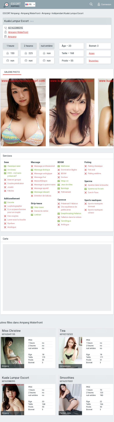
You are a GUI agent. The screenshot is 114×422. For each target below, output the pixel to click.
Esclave (64, 177)
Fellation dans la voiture (71, 217)
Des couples (12, 216)
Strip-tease (39, 207)
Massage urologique (43, 173)
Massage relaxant (41, 192)
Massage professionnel (44, 166)
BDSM (63, 173)
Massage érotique (42, 170)
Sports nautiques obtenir (95, 211)
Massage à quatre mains (44, 184)
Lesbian (37, 215)
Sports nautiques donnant (95, 205)
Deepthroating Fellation (71, 213)
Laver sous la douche (16, 220)
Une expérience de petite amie (69, 208)
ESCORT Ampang (11, 13)
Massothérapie (40, 181)
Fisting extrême (94, 173)
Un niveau (11, 170)
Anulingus (11, 227)
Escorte (10, 202)
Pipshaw (11, 223)
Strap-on (64, 181)
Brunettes (93, 60)
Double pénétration (15, 183)
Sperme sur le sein (96, 189)
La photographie (14, 206)
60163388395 (15, 27)
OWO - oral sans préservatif (14, 174)
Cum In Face (93, 192)
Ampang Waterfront (30, 13)
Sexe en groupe (14, 180)
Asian (91, 53)
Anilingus (65, 224)
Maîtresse (65, 166)
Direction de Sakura (42, 196)
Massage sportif (41, 188)
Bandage (65, 188)
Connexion (106, 4)
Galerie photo (12, 72)
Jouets (10, 187)
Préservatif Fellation (69, 203)
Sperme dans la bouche (98, 185)
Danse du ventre (41, 211)
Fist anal (91, 170)
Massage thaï (40, 177)
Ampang (46, 13)
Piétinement (66, 192)
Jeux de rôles (66, 184)
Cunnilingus (66, 221)
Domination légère (69, 170)
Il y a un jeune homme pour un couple (16, 210)
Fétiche (10, 191)
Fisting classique (95, 166)
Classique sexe (13, 166)
